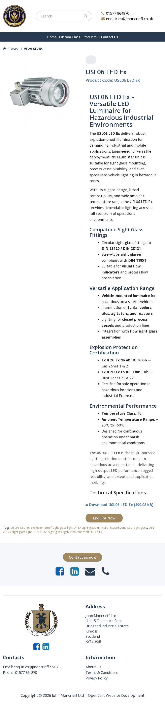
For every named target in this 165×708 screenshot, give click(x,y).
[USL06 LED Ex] (41, 93)
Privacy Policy (96, 678)
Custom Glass (69, 37)
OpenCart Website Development (116, 695)
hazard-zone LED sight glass (128, 527)
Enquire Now (104, 518)
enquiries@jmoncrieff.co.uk (129, 18)
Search (14, 48)
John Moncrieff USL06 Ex (86, 532)
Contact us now (82, 557)
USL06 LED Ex (33, 48)
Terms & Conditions (102, 672)
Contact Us (109, 37)
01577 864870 (117, 13)
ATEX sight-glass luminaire (91, 527)
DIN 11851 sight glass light (50, 532)
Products (89, 37)
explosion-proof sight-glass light (52, 527)
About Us (93, 666)
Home (52, 37)
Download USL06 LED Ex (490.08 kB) (121, 504)
